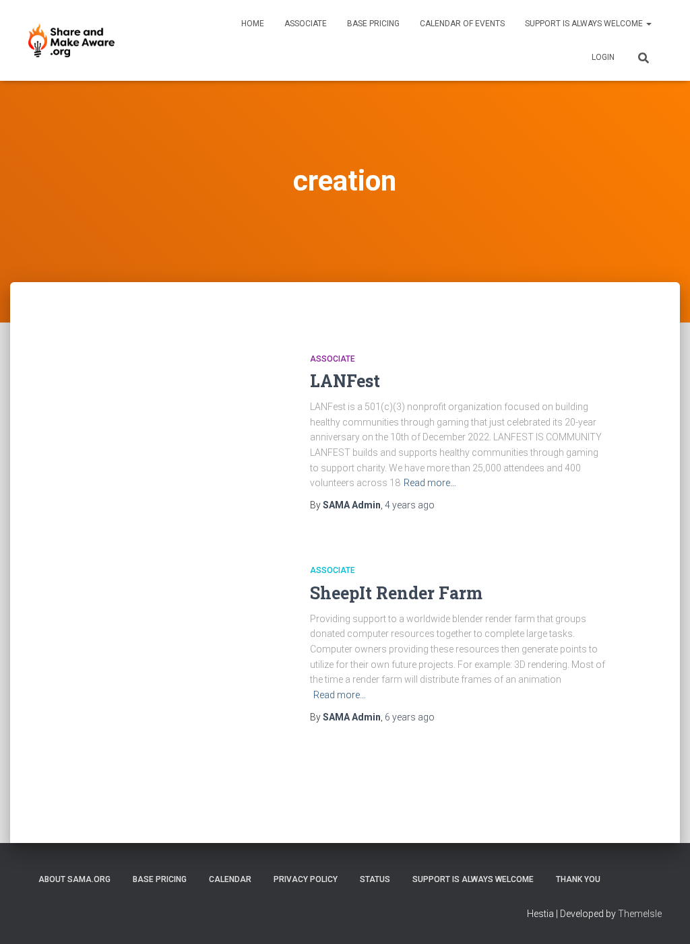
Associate (305, 23)
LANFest (345, 381)
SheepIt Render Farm (396, 593)
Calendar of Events (462, 23)
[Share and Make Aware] (71, 40)
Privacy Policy (306, 879)
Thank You (578, 879)
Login (603, 57)
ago (410, 505)
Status (375, 879)
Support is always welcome (585, 23)
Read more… (430, 482)
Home (252, 23)
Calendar (230, 879)
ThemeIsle (640, 913)
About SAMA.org (74, 879)
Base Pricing (373, 23)
